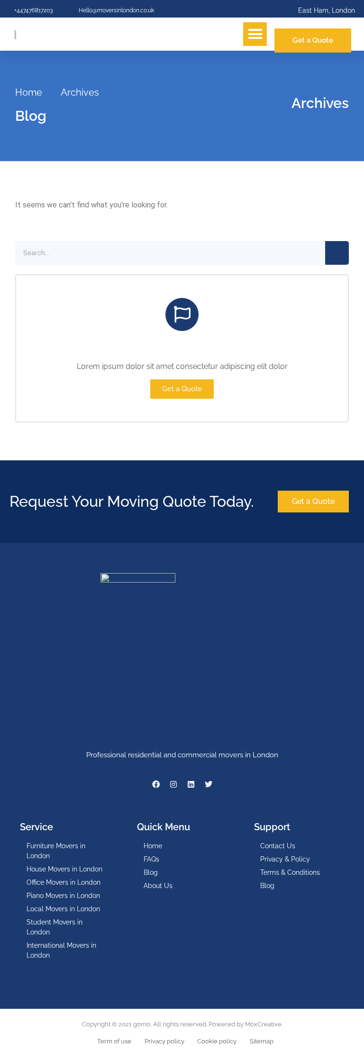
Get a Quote (182, 389)
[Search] (337, 253)
